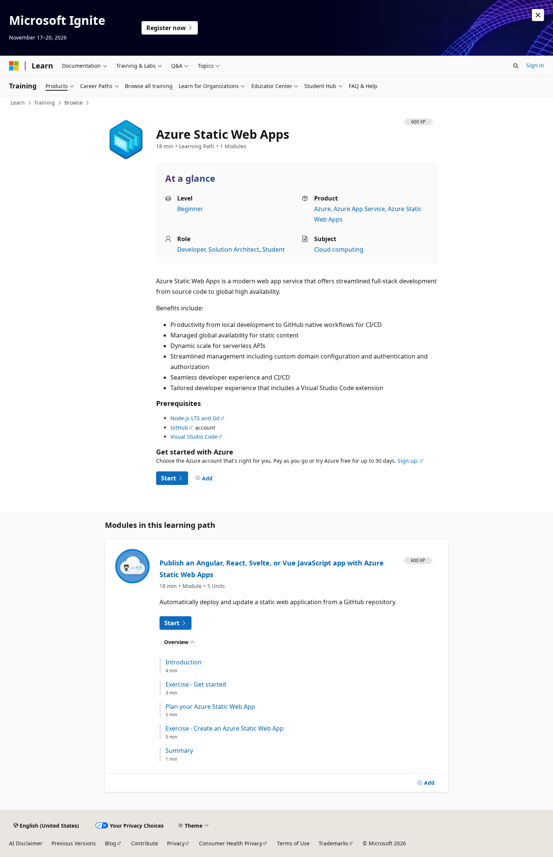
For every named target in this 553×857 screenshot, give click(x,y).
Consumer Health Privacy (230, 843)
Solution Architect (233, 249)
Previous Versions (74, 843)
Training (44, 102)
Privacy (176, 843)
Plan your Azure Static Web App (210, 707)
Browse (73, 102)
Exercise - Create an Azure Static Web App (225, 728)
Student (273, 249)
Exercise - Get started (196, 684)
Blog (110, 843)
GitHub (179, 427)
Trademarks (333, 843)
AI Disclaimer (26, 843)
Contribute (144, 843)
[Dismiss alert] (538, 15)
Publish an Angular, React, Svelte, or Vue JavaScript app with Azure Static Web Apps (272, 568)
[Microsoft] (14, 66)
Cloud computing (338, 249)
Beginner (190, 209)
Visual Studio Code (193, 436)
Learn (18, 102)
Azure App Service (359, 209)
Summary (179, 751)
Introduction (184, 662)
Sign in (535, 65)
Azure (322, 209)
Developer (191, 249)
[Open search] (515, 66)
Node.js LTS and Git (195, 418)
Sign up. (408, 460)
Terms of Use (293, 843)
